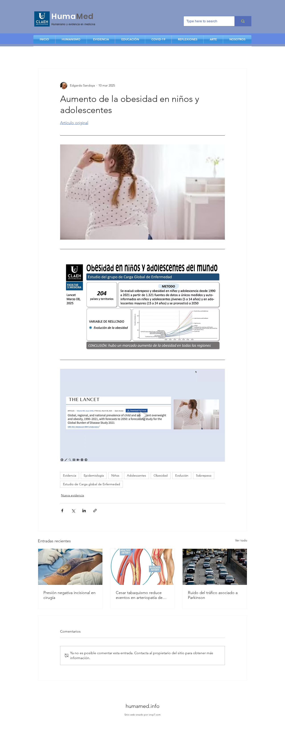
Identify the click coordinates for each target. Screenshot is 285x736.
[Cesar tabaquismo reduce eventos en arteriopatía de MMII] (142, 567)
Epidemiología (94, 475)
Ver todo (241, 540)
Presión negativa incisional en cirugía (69, 595)
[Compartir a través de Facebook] (62, 510)
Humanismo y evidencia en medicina (73, 24)
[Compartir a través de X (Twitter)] (73, 510)
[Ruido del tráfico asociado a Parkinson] (215, 567)
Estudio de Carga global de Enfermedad (91, 484)
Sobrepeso (203, 475)
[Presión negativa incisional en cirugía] (70, 567)
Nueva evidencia (72, 495)
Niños (115, 475)
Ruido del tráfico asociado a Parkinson (213, 595)
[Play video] (142, 415)
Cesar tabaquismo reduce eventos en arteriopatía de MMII (139, 595)
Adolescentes (136, 475)
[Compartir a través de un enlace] (95, 510)
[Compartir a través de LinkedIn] (84, 510)
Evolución (181, 475)
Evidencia (69, 475)
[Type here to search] (242, 21)
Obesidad (161, 475)
